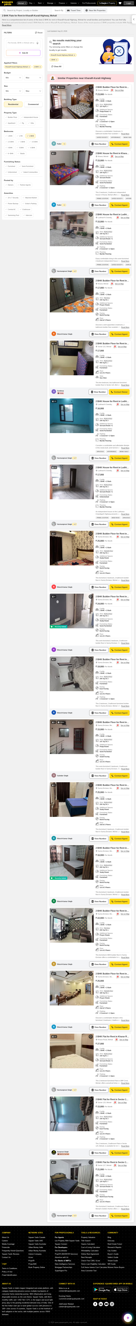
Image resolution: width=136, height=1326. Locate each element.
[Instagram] (112, 1304)
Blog (109, 1237)
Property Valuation (88, 1237)
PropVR (31, 1261)
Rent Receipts (86, 1257)
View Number (100, 144)
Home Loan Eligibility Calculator (93, 1264)
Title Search (85, 1241)
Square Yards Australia (37, 1244)
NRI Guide (112, 1264)
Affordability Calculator (90, 1251)
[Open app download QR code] (134, 19)
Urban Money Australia (37, 1251)
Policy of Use (7, 1272)
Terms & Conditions (9, 1268)
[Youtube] (106, 1304)
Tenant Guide (113, 1261)
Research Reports (114, 1247)
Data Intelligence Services (65, 1264)
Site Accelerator (61, 1251)
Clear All (57, 66)
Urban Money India (35, 1247)
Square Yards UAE (35, 1241)
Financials (6, 1247)
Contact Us (6, 1257)
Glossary (111, 1241)
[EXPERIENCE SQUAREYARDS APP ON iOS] (121, 1292)
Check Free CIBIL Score (90, 1261)
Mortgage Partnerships (63, 1267)
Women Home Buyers (116, 1267)
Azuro (30, 1257)
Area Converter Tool (88, 1271)
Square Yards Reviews (10, 1254)
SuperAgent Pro (61, 1271)
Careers (5, 1241)
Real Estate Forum (115, 1244)
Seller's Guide (113, 1257)
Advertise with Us (61, 1257)
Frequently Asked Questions (13, 1251)
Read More (6, 25)
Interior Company (35, 1254)
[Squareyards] (7, 4)
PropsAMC (32, 1264)
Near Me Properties (97, 10)
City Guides (112, 1251)
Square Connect (61, 1244)
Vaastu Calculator (88, 1244)
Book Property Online (36, 1267)
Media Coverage (8, 1244)
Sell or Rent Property (107, 3)
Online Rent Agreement (90, 1254)
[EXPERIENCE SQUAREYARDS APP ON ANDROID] (102, 1292)
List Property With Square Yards (67, 1241)
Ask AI (25, 53)
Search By (59, 10)
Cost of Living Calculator (90, 1247)
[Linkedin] (101, 1304)
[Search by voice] (37, 43)
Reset (40, 33)
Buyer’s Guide (113, 1254)
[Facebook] (95, 1304)
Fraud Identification (9, 1275)
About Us (5, 1237)
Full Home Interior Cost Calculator (94, 1267)
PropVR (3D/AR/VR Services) (66, 1254)
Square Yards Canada (36, 1237)
